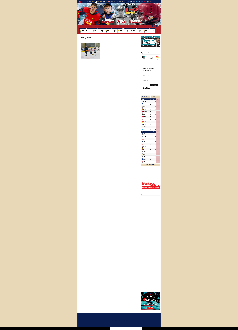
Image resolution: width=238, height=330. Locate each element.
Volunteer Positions (133, 26)
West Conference (155, 96)
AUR (145, 127)
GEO (145, 146)
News (94, 26)
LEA (145, 144)
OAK (145, 139)
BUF (145, 159)
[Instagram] (156, 26)
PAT (145, 141)
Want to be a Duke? (101, 26)
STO (145, 119)
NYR (145, 116)
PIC (145, 109)
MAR (145, 124)
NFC (145, 161)
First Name (145, 80)
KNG (145, 136)
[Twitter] (155, 26)
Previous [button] (78, 30)
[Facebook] (153, 26)
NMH (145, 104)
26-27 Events (125, 26)
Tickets (120, 26)
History (107, 26)
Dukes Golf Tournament (144, 26)
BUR (145, 154)
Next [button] (156, 30)
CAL (145, 149)
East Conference (146, 96)
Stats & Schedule (114, 26)
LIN (145, 101)
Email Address (146, 75)
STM (145, 129)
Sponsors (90, 26)
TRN (145, 106)
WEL (145, 122)
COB (145, 114)
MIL (145, 156)
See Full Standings (150, 164)
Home (80, 26)
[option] (85, 30)
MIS (145, 151)
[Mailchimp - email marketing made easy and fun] (146, 89)
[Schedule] (159, 30)
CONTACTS (84, 26)
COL (145, 134)
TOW (145, 111)
